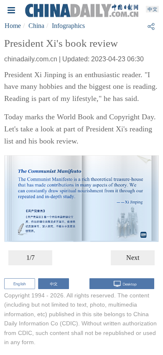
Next (132, 257)
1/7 (30, 257)
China (36, 25)
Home (13, 25)
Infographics (68, 25)
